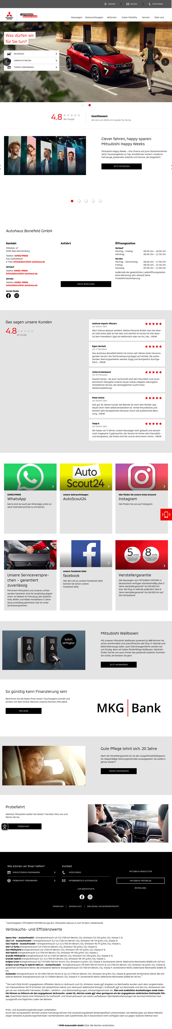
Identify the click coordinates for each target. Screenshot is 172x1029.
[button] (31, 67)
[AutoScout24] (86, 477)
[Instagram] (141, 477)
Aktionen (112, 17)
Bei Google (69, 119)
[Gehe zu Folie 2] (79, 201)
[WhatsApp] (30, 477)
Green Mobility (129, 17)
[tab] (82, 105)
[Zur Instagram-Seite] (16, 295)
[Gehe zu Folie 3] (86, 201)
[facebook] (86, 553)
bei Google (22, 335)
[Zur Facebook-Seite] (8, 295)
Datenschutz (75, 906)
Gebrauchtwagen (94, 17)
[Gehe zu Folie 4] (93, 201)
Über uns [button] (159, 17)
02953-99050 (21, 270)
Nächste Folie (165, 62)
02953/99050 (21, 255)
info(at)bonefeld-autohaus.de (29, 261)
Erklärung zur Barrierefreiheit (103, 906)
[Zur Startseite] (25, 15)
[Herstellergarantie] (141, 555)
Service (146, 17)
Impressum (58, 906)
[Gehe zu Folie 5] (100, 201)
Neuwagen (76, 17)
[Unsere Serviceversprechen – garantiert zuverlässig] (30, 555)
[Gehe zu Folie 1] (72, 201)
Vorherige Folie (7, 62)
